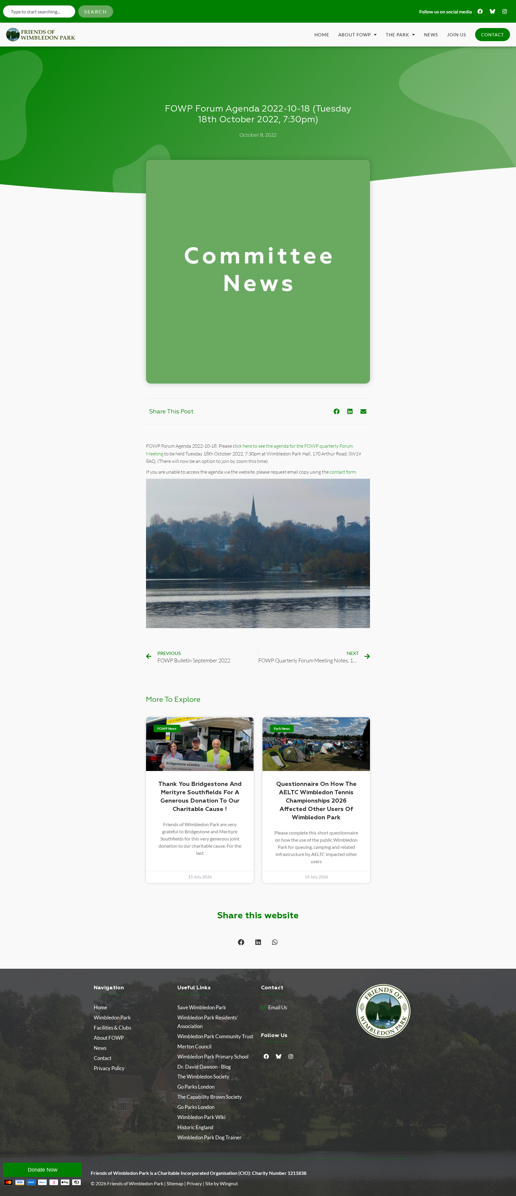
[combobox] (39, 11)
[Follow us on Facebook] (266, 1056)
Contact (492, 34)
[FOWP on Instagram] (504, 11)
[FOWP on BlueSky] (492, 11)
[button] (336, 411)
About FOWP (354, 34)
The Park (397, 34)
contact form (343, 472)
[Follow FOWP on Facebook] (480, 11)
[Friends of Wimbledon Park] (383, 1011)
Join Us (456, 34)
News (431, 34)
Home (321, 34)
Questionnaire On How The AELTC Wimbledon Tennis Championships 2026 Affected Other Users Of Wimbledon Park (316, 800)
